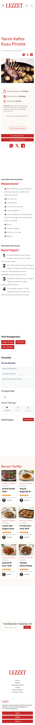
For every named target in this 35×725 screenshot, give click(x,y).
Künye (17, 680)
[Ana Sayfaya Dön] (17, 672)
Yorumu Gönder (28, 419)
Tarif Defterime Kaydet (18, 128)
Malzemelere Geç (19, 135)
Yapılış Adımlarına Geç (18, 140)
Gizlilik (17, 687)
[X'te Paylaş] (27, 54)
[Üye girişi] (26, 5)
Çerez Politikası (17, 690)
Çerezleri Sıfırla (17, 692)
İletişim (17, 683)
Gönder (27, 627)
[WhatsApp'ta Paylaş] (23, 54)
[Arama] (32, 5)
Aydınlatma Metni (17, 685)
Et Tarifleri (20, 342)
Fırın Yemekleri (7, 347)
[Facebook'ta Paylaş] (31, 54)
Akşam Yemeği (7, 342)
